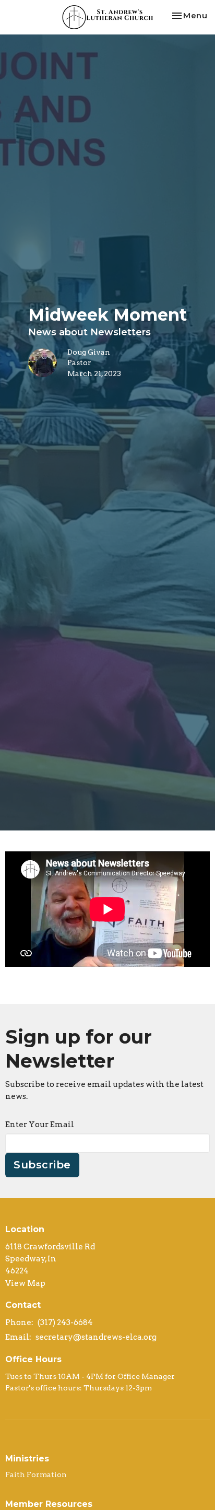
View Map (25, 1283)
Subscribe (42, 1164)
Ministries (27, 1459)
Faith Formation (36, 1474)
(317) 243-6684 (65, 1322)
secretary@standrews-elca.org (96, 1337)
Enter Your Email (39, 1124)
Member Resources (48, 1504)
